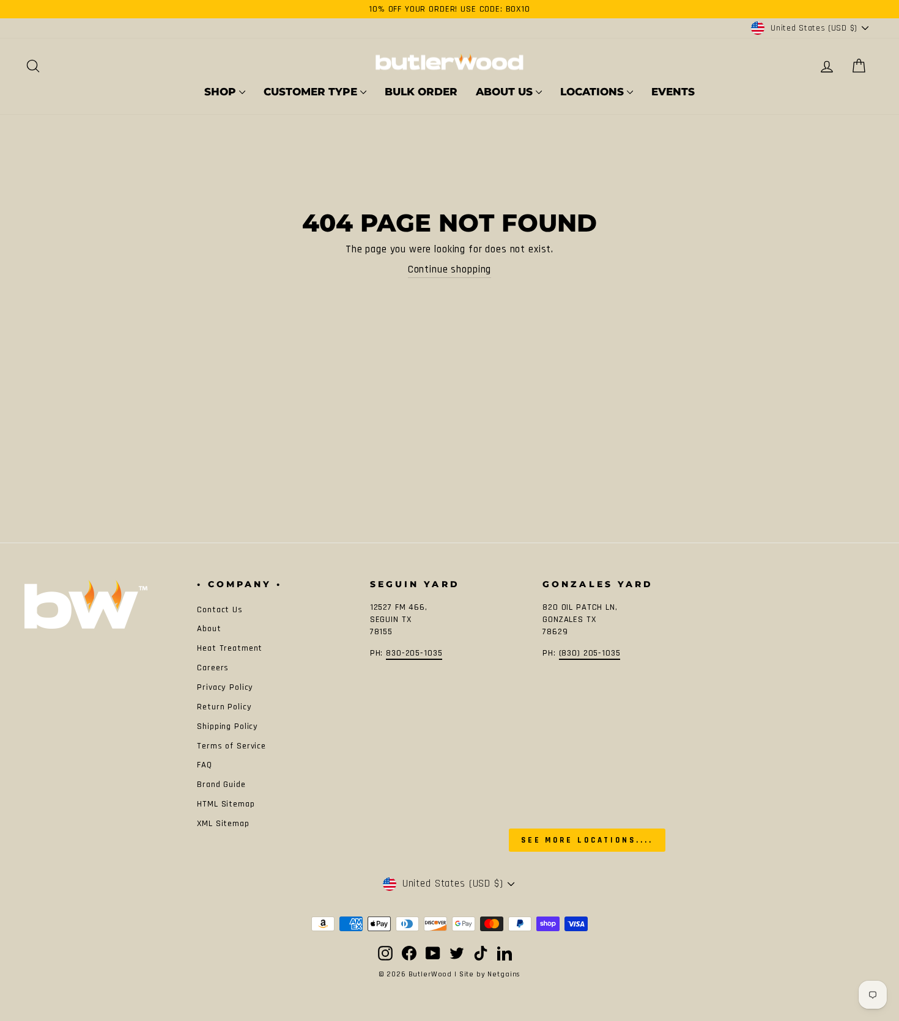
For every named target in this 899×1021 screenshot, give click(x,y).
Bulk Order (421, 92)
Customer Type (312, 92)
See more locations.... (587, 840)
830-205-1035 (414, 653)
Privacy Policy (225, 687)
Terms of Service (231, 746)
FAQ (204, 764)
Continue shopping (449, 269)
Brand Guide (221, 784)
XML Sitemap (223, 823)
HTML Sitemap (225, 804)
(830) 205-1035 (590, 653)
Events (673, 92)
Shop (221, 92)
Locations (593, 92)
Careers (213, 667)
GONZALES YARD (597, 584)
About (209, 628)
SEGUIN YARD (415, 584)
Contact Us (220, 609)
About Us (506, 92)
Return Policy (224, 706)
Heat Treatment (229, 648)
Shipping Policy (227, 726)
